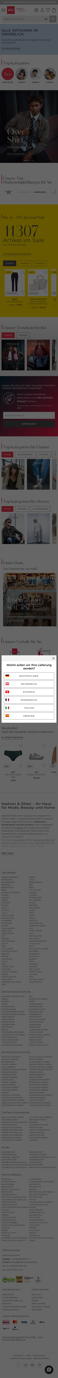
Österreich (29, 684)
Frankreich (29, 700)
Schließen (53, 658)
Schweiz (29, 692)
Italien (29, 708)
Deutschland (29, 676)
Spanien (29, 716)
